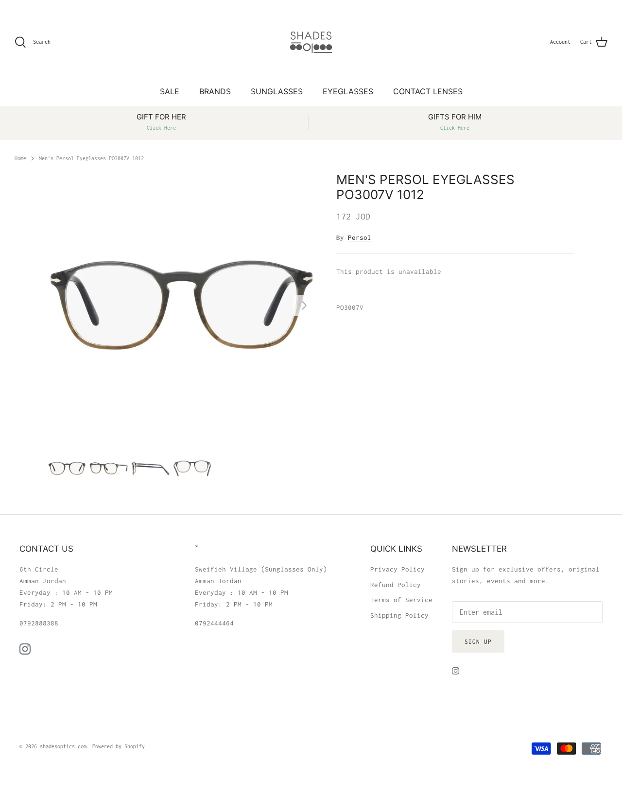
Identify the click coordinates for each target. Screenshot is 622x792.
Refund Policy (395, 585)
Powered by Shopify (118, 746)
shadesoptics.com (63, 746)
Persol (359, 237)
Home (20, 158)
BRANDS (215, 91)
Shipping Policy (399, 615)
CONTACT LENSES (428, 91)
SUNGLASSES (277, 91)
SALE (169, 91)
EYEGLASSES (348, 91)
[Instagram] (25, 649)
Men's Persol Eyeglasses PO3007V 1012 (91, 158)
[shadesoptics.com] (311, 42)
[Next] (304, 305)
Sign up (478, 642)
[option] (181, 305)
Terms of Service (401, 600)
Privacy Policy (397, 569)
